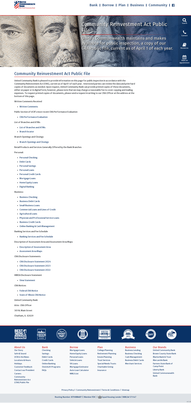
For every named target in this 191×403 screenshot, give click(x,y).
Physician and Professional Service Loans (39, 218)
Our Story (18, 350)
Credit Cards (47, 360)
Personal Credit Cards (30, 174)
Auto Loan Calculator (79, 370)
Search (184, 23)
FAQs (44, 370)
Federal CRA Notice (28, 290)
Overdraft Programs (51, 367)
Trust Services (103, 360)
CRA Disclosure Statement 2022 (35, 270)
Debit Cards (25, 161)
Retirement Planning (106, 353)
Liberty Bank (158, 370)
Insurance (101, 370)
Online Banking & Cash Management (37, 226)
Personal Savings (27, 166)
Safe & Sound (20, 353)
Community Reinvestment (88, 390)
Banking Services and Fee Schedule (36, 236)
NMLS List (74, 373)
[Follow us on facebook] (173, 5)
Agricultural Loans (28, 213)
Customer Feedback (23, 367)
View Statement (27, 280)
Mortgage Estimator (79, 367)
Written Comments (28, 106)
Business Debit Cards (29, 201)
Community (158, 5)
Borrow (108, 5)
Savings (45, 353)
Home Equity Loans (28, 182)
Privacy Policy (68, 390)
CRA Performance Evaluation (33, 117)
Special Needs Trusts (106, 363)
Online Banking (49, 363)
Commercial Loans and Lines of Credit (37, 209)
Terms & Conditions (111, 390)
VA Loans (74, 363)
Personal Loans (26, 170)
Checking (46, 350)
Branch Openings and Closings (34, 142)
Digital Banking (26, 186)
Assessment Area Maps (30, 251)
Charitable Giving (105, 367)
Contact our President (24, 370)
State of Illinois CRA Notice (32, 295)
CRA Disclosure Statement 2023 (35, 265)
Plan (122, 5)
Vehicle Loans (76, 360)
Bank (94, 5)
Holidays (18, 363)
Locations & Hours (22, 360)
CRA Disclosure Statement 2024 (35, 261)
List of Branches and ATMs (32, 127)
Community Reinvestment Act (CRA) (22, 380)
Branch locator (26, 131)
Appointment (185, 61)
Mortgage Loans (27, 178)
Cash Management (133, 357)
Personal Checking (28, 157)
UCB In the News (21, 357)
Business (137, 5)
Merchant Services (133, 363)
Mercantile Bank (160, 360)
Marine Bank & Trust (162, 357)
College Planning (105, 350)
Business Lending (133, 350)
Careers (17, 373)
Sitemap (125, 390)
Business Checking (28, 197)
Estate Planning (104, 357)
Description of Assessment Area (35, 247)
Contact (184, 36)
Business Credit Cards (30, 222)
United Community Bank (164, 350)
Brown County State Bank (164, 353)
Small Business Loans (29, 205)
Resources (184, 48)
